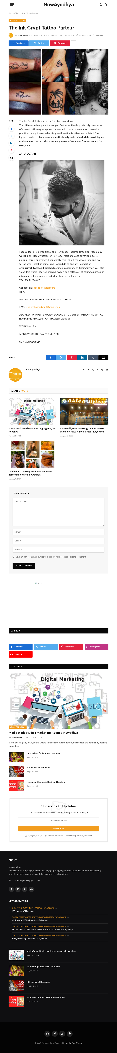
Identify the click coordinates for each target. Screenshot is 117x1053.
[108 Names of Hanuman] (16, 771)
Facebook (37, 287)
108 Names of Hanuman (38, 768)
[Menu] (12, 4)
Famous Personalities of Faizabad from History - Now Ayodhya (39, 917)
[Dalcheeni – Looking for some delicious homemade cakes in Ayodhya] (33, 454)
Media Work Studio (74, 1043)
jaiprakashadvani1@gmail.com (44, 307)
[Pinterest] (11, 150)
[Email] (11, 158)
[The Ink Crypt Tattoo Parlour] (58, 82)
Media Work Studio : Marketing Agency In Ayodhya (32, 430)
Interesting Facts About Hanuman (43, 753)
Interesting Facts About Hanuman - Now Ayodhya (33, 908)
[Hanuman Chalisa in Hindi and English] (16, 785)
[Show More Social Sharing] (73, 43)
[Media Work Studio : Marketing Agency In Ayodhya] (33, 411)
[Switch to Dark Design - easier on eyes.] (101, 4)
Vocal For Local (17, 21)
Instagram (49, 287)
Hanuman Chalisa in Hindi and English (46, 782)
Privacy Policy (76, 836)
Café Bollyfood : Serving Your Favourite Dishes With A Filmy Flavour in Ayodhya (82, 430)
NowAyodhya (22, 35)
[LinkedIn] (11, 143)
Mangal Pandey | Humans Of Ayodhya (29, 938)
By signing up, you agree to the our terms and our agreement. (59, 836)
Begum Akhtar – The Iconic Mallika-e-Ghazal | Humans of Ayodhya (42, 929)
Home (11, 13)
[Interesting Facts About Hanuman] (16, 757)
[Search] (105, 4)
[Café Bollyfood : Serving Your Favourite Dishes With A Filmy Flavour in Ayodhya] (84, 411)
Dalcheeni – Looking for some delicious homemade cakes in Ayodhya (30, 473)
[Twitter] (11, 136)
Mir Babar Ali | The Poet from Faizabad (30, 920)
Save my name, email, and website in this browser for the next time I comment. (51, 557)
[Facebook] (11, 128)
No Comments (85, 35)
